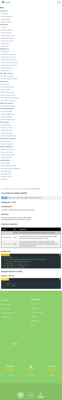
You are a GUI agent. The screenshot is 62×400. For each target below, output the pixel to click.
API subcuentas (4, 122)
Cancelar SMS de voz (6, 70)
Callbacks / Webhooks (6, 146)
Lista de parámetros (5, 19)
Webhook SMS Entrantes (7, 152)
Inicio (2, 188)
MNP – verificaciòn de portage (8, 100)
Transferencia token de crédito (8, 135)
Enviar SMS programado (7, 30)
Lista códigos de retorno (6, 16)
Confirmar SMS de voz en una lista (9, 62)
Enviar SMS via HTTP (6, 173)
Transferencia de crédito (6, 133)
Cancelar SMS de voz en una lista (9, 65)
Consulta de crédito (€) (6, 116)
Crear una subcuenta (6, 125)
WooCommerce (35, 320)
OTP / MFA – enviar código (7, 76)
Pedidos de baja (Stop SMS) (7, 154)
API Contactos (4, 81)
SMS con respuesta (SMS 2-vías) (9, 165)
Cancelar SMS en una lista (7, 40)
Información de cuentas (6, 130)
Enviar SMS (3, 27)
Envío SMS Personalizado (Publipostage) (10, 168)
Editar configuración (5, 141)
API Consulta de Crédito (21, 188)
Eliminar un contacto (6, 89)
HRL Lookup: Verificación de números (10, 97)
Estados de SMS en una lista (8, 35)
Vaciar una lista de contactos (7, 92)
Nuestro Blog (5, 308)
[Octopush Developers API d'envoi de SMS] (5, 2)
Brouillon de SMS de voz (6, 68)
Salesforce (34, 316)
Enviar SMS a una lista (6, 32)
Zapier (33, 325)
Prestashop (34, 308)
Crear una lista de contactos (7, 87)
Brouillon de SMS (5, 43)
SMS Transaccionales (6, 171)
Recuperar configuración (7, 144)
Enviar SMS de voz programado (8, 54)
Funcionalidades (5, 160)
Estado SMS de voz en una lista (8, 59)
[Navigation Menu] (59, 2)
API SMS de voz (4, 49)
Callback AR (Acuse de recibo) (8, 149)
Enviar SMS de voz (5, 51)
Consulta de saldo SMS (6, 111)
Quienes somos (5, 304)
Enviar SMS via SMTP (6, 176)
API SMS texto (4, 24)
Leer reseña (11, 375)
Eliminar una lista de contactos (8, 95)
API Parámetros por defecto (8, 138)
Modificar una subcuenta (7, 127)
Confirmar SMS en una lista (7, 38)
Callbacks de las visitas (6, 157)
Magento (33, 304)
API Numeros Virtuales (6, 103)
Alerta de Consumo (5, 163)
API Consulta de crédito (7, 108)
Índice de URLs (4, 13)
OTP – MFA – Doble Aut (6, 73)
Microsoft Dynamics (37, 312)
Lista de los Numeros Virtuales (8, 106)
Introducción (3, 11)
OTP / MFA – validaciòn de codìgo (9, 78)
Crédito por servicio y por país (8, 119)
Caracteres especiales (6, 21)
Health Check (4, 179)
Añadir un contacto (5, 84)
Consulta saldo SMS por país (8, 114)
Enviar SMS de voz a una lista (8, 57)
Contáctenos (5, 317)
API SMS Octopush (9, 188)
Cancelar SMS (4, 46)
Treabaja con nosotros (7, 312)
